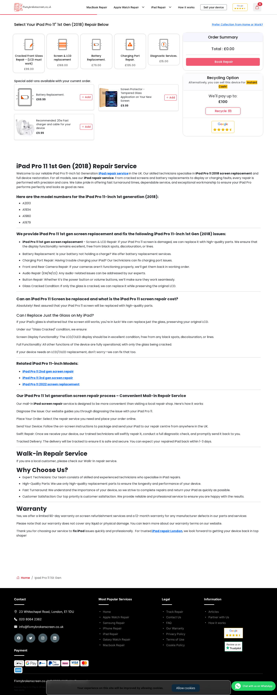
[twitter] (30, 638)
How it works (186, 7)
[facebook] (18, 638)
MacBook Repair (96, 7)
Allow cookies (185, 688)
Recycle (221, 111)
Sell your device (214, 7)
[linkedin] (54, 638)
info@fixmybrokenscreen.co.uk (41, 627)
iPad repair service (113, 173)
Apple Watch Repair (127, 7)
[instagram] (42, 638)
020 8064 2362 (30, 619)
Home (25, 578)
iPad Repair (159, 7)
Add (87, 97)
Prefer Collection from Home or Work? (237, 24)
